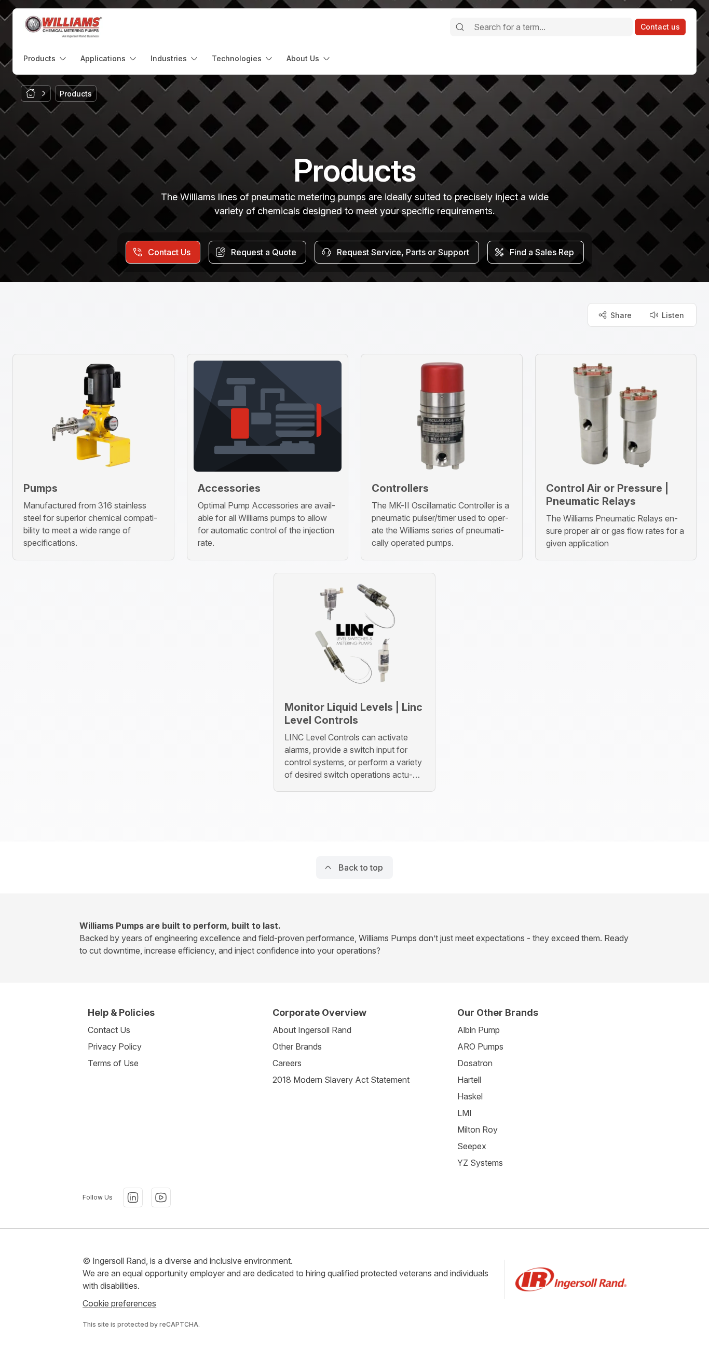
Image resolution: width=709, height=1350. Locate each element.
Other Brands (297, 1046)
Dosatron (475, 1063)
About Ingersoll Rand (311, 1030)
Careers (287, 1063)
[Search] (460, 27)
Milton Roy (477, 1129)
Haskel (470, 1096)
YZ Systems (480, 1163)
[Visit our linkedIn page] (133, 1197)
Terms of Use (113, 1063)
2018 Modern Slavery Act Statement (341, 1080)
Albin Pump (478, 1030)
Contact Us (109, 1030)
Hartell (469, 1080)
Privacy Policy (115, 1046)
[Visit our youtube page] (161, 1197)
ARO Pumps (480, 1046)
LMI (464, 1113)
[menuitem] (45, 58)
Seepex (471, 1146)
